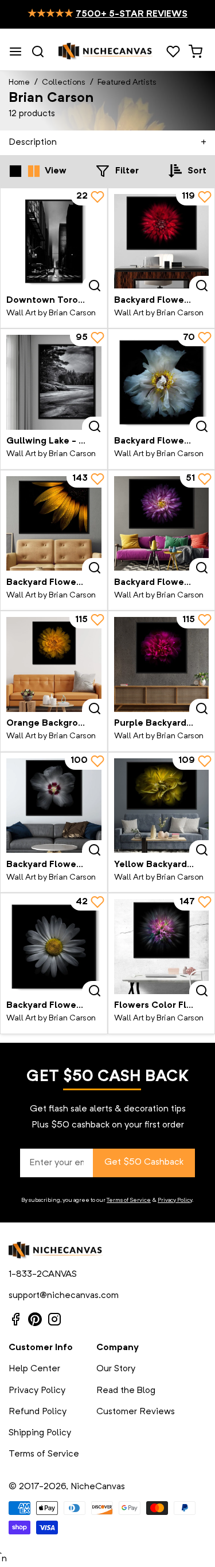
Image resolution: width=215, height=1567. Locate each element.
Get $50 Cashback (143, 1162)
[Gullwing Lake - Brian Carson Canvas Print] (53, 382)
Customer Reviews (135, 1411)
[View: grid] (15, 171)
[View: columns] (34, 171)
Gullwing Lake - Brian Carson (70, 441)
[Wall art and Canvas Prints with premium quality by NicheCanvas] (105, 51)
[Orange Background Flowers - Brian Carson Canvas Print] (53, 664)
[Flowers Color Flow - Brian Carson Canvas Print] (161, 946)
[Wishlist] (173, 51)
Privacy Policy (175, 1200)
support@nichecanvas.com (64, 1295)
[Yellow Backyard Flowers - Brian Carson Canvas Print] (161, 805)
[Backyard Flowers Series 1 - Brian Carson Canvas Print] (161, 523)
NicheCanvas (98, 1486)
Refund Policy (38, 1411)
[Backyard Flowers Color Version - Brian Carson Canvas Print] (53, 805)
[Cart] (195, 51)
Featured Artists (127, 82)
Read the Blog (125, 1390)
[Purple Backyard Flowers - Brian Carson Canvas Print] (161, 664)
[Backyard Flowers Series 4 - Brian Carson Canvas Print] (161, 382)
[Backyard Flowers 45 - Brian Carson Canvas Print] (161, 241)
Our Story (115, 1369)
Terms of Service (129, 1200)
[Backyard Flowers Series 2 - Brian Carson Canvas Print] (53, 523)
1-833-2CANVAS (43, 1274)
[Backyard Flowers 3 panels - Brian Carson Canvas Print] (53, 946)
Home (19, 82)
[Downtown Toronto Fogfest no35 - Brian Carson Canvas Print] (53, 241)
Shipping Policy (40, 1433)
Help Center (34, 1369)
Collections (63, 82)
